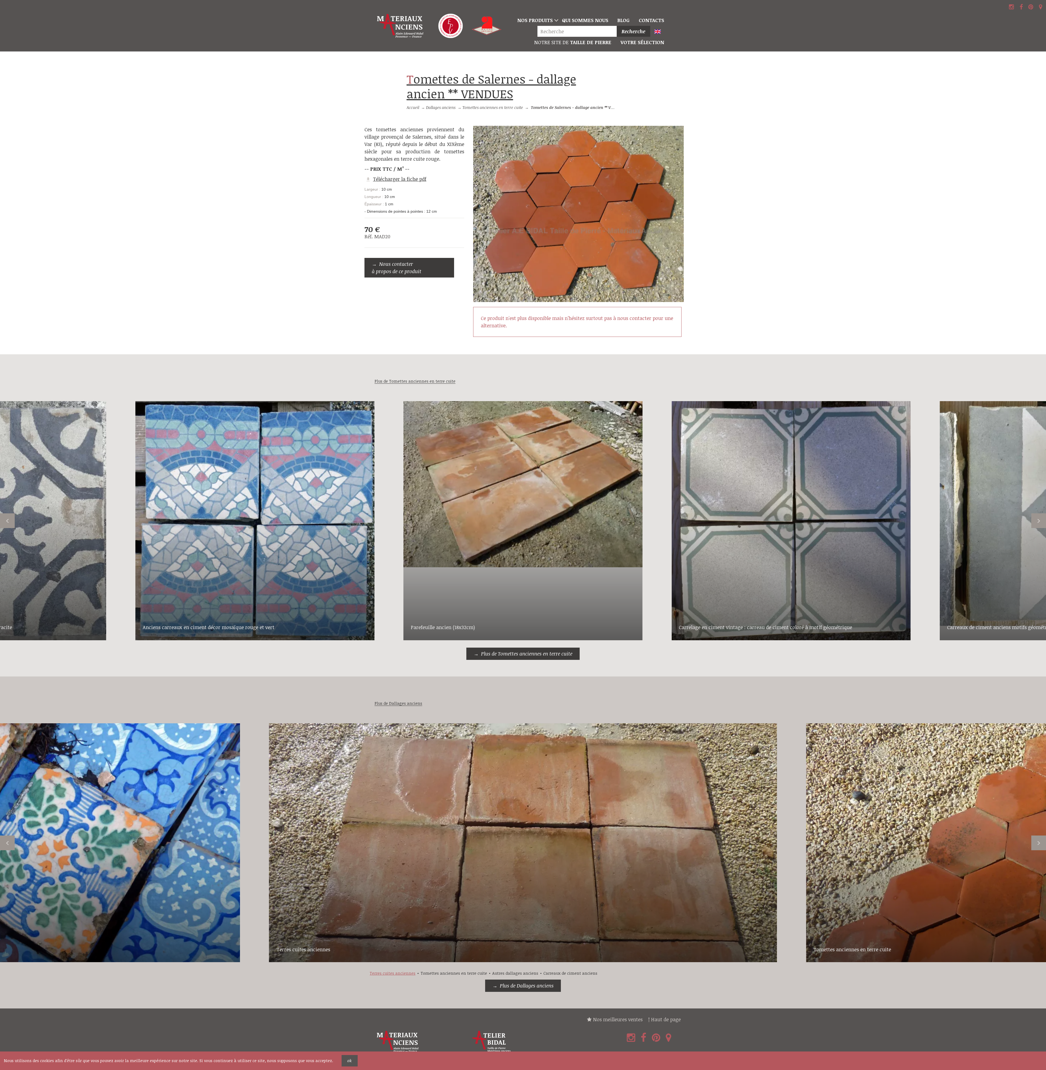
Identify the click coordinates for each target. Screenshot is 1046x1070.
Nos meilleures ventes (617, 1019)
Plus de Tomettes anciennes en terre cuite (526, 653)
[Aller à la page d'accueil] (401, 26)
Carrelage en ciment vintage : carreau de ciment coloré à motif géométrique (765, 627)
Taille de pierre (572, 42)
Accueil (413, 107)
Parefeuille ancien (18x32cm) (443, 627)
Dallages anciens (440, 107)
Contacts (651, 20)
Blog (623, 20)
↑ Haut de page (664, 1019)
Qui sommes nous (585, 20)
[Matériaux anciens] (421, 1042)
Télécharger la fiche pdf (399, 179)
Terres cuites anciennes (303, 949)
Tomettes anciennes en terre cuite (493, 107)
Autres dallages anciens (515, 973)
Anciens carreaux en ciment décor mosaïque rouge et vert (208, 627)
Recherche (633, 31)
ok (349, 1060)
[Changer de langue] (659, 32)
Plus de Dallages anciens (527, 985)
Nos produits (535, 20)
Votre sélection (642, 42)
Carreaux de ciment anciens (570, 973)
